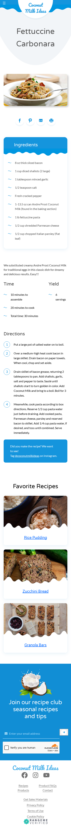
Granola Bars (35, 645)
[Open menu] (4, 3)
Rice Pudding (35, 538)
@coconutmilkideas (27, 455)
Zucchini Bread (36, 591)
